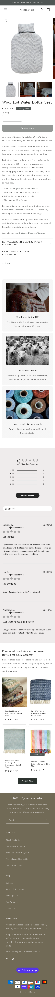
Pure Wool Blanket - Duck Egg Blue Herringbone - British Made (13, 764)
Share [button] (7, 263)
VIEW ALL (27, 781)
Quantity (5, 113)
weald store (31, 992)
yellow (24, 189)
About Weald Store (14, 840)
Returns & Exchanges (15, 889)
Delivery (9, 883)
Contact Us (10, 908)
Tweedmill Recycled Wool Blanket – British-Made (14, 713)
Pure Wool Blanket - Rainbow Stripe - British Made (40, 764)
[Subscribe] (46, 820)
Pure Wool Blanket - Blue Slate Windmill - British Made (39, 713)
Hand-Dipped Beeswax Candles (30, 233)
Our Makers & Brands (15, 846)
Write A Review (27, 495)
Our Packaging (12, 902)
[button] (6, 10)
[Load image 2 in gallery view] (27, 89)
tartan (35, 189)
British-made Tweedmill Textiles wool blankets (24, 210)
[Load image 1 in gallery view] (10, 89)
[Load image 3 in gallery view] (44, 89)
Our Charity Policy (14, 865)
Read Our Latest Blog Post (17, 853)
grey (18, 189)
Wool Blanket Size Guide (17, 859)
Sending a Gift (12, 896)
